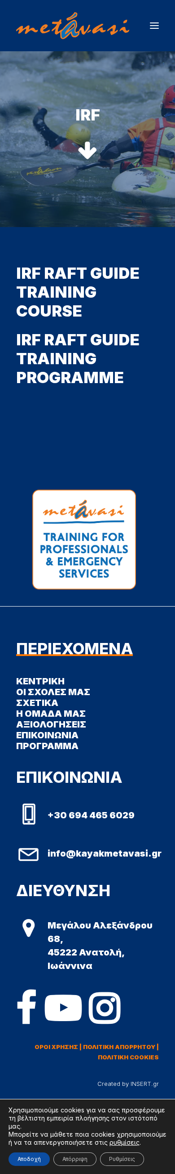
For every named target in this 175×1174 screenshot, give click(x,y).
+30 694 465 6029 (91, 815)
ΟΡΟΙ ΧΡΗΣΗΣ (56, 1046)
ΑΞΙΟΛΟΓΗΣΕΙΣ (51, 724)
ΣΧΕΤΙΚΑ (37, 702)
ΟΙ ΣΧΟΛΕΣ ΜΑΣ (53, 692)
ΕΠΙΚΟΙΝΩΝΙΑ (47, 735)
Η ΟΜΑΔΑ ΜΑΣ (51, 713)
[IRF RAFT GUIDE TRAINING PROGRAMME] (87, 358)
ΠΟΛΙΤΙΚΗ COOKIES (128, 1057)
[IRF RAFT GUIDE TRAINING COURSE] (87, 291)
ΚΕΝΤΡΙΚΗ (40, 681)
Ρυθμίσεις (122, 1159)
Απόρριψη (75, 1159)
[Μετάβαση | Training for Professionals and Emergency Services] (72, 25)
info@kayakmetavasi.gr (105, 853)
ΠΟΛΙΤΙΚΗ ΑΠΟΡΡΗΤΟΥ (119, 1046)
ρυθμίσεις (124, 1142)
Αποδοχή (29, 1159)
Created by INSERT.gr (128, 1083)
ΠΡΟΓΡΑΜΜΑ (47, 746)
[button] (154, 25)
